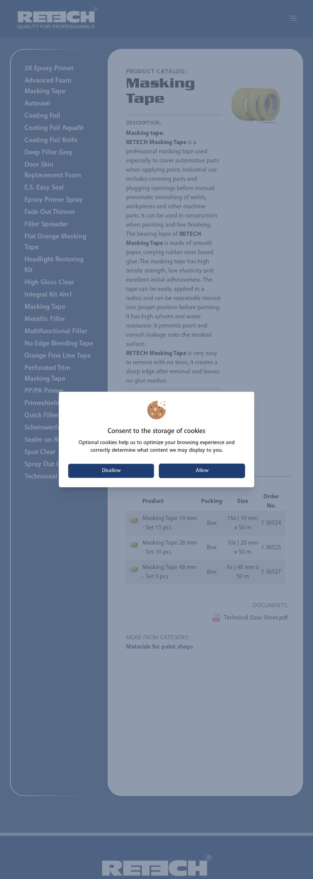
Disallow (111, 471)
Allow (202, 471)
